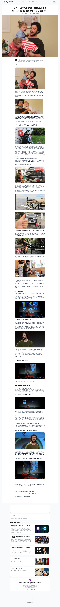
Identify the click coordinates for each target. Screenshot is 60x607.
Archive (29, 595)
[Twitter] (25, 589)
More (37, 1)
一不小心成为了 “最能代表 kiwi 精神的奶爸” (6, 70)
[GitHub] (28, 589)
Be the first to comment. (32, 509)
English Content (23, 1)
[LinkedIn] (22, 59)
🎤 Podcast (33, 1)
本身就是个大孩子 (5, 71)
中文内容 (28, 1)
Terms (35, 595)
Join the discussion (45, 507)
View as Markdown (36, 13)
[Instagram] (27, 589)
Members (25, 595)
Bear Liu (19, 59)
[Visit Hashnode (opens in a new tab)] (30, 602)
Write (55, 1)
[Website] (32, 589)
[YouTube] (31, 589)
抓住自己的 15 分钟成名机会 (7, 72)
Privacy (32, 595)
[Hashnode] (34, 589)
